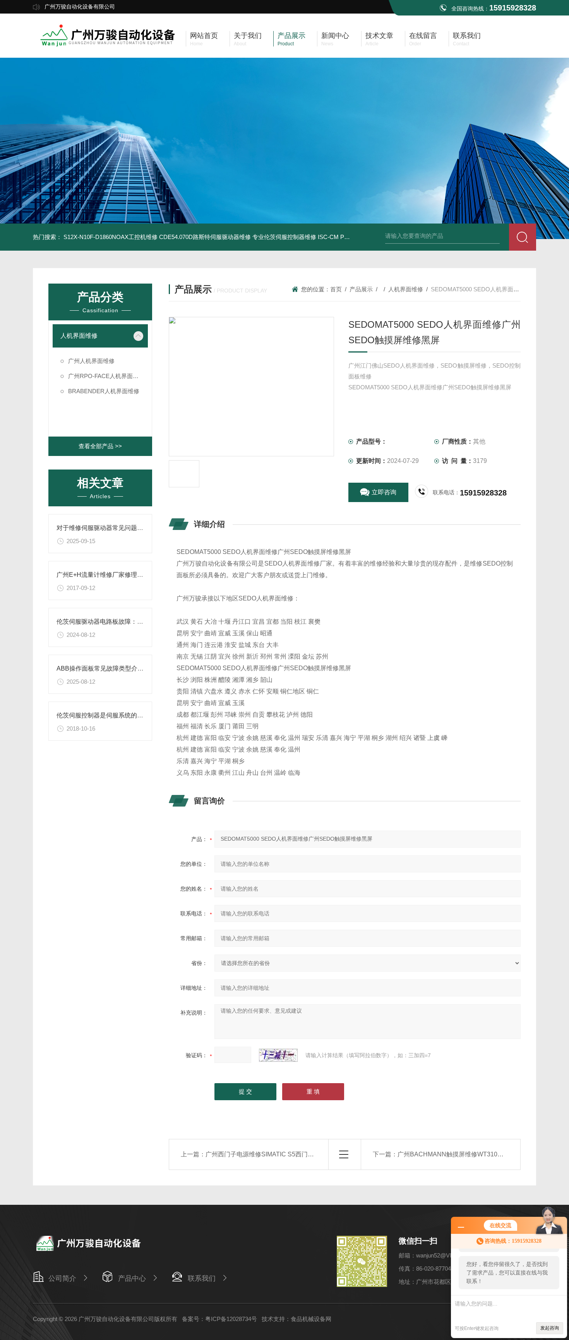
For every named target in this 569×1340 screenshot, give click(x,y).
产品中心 (132, 1278)
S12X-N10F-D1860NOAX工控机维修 (110, 237)
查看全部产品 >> (100, 446)
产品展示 (361, 289)
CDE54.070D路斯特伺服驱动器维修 (205, 237)
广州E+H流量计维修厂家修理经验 (103, 574)
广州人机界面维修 (91, 361)
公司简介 (62, 1278)
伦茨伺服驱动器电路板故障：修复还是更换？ (118, 621)
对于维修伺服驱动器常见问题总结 (103, 528)
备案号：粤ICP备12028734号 (219, 1319)
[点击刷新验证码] (278, 1055)
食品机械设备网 (311, 1319)
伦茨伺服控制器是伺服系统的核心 (103, 715)
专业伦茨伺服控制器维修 (284, 237)
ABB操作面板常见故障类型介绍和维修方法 (116, 668)
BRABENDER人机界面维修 (103, 391)
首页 (336, 289)
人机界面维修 (79, 335)
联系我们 (202, 1278)
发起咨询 (549, 1328)
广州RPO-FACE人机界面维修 (106, 376)
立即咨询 (384, 492)
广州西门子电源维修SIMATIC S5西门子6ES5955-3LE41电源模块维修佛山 (308, 1154)
